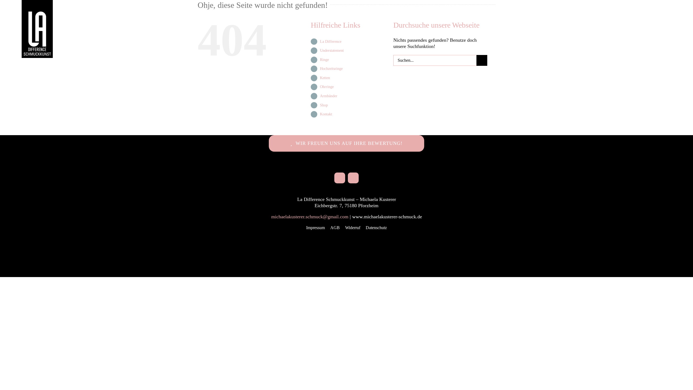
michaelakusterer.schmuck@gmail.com (309, 216)
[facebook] (353, 178)
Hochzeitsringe (331, 69)
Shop (324, 105)
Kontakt (326, 114)
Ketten (325, 78)
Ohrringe (327, 87)
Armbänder (328, 96)
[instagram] (339, 178)
